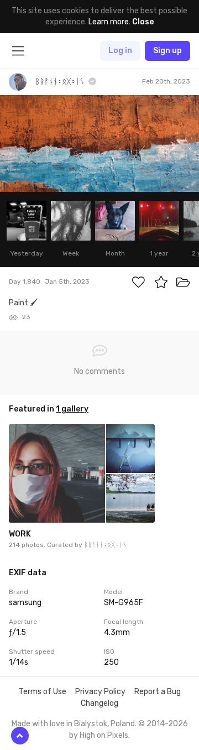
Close (143, 22)
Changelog (99, 703)
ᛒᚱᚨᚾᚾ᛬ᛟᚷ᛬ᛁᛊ (105, 545)
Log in (120, 50)
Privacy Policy (100, 691)
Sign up (167, 50)
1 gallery (72, 409)
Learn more (108, 22)
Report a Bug (157, 691)
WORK (20, 534)
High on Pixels (104, 735)
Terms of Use (42, 691)
